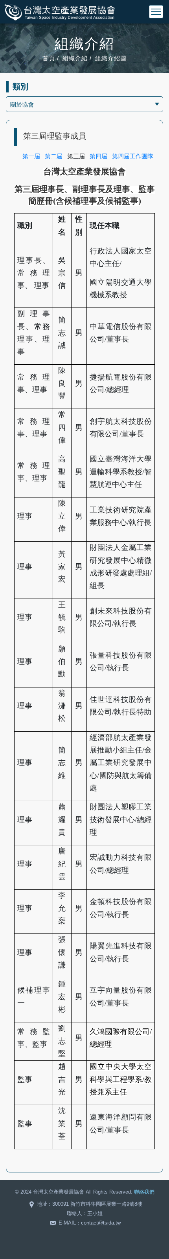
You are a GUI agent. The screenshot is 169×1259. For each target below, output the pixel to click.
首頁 (48, 58)
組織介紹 (75, 58)
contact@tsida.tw (101, 1223)
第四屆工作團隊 (132, 156)
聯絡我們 (144, 1192)
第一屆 (31, 156)
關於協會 (22, 104)
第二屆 (53, 156)
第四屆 (98, 156)
